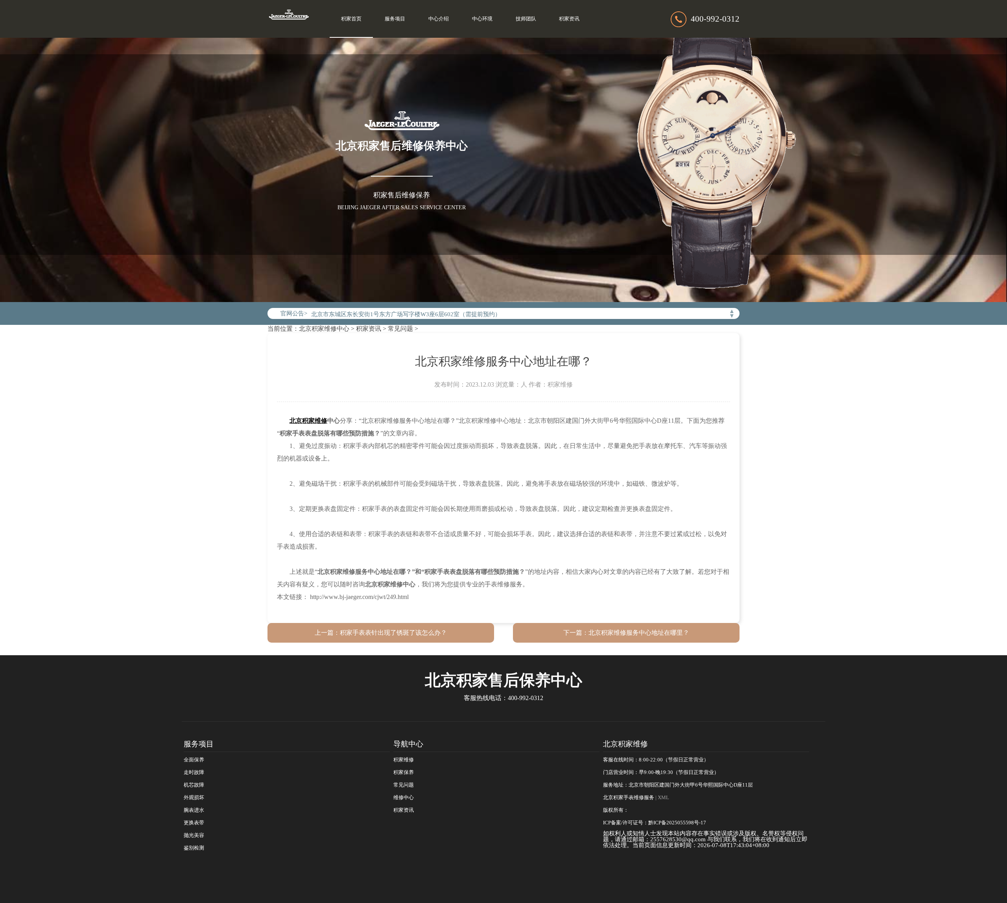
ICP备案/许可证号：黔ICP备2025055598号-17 (654, 823)
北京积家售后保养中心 (503, 680)
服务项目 (395, 19)
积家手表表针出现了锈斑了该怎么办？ (393, 632)
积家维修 (403, 760)
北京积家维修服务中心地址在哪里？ (638, 632)
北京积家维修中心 (324, 328)
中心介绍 (438, 19)
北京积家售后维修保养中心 (402, 146)
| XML (662, 797)
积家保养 (403, 772)
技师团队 (526, 19)
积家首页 (351, 19)
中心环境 (482, 19)
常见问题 (400, 328)
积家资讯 (569, 19)
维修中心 (403, 797)
